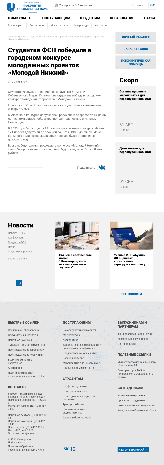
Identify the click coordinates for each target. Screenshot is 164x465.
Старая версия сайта (133, 449)
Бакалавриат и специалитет (79, 330)
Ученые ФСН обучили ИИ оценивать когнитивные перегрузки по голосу (129, 260)
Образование (122, 18)
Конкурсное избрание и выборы (137, 410)
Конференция (16, 237)
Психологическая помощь (136, 62)
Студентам (90, 18)
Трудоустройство (73, 404)
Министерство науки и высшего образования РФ (137, 364)
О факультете (20, 18)
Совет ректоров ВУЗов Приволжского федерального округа (135, 374)
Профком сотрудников (131, 400)
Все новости (131, 294)
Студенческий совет (75, 391)
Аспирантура (81, 25)
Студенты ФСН (17, 242)
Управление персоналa (131, 395)
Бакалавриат (16, 25)
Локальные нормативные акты (136, 405)
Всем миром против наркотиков (20, 361)
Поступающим (56, 18)
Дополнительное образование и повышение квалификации (82, 346)
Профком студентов (75, 386)
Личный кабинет (136, 37)
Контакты (101, 25)
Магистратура (59, 25)
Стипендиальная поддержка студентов (80, 398)
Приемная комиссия (20, 340)
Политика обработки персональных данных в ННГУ (26, 374)
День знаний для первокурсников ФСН (135, 150)
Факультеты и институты (23, 335)
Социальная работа (20, 251)
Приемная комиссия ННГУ (78, 367)
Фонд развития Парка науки (135, 333)
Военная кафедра (73, 358)
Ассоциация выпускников (133, 338)
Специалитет (37, 25)
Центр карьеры (127, 343)
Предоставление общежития (80, 353)
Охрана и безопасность (77, 417)
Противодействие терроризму (26, 349)
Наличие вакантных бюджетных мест (75, 411)
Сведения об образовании (23, 330)
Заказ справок (136, 49)
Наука (149, 18)
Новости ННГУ (16, 232)
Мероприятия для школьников (81, 363)
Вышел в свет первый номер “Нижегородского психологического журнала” (75, 261)
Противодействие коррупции (25, 354)
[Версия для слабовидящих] (152, 5)
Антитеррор (15, 367)
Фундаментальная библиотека (26, 344)
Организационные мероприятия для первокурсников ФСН (135, 95)
